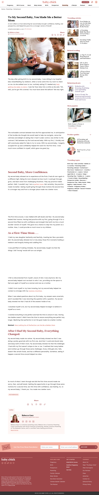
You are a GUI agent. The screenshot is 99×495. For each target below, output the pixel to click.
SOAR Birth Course (71, 462)
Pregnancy (10, 5)
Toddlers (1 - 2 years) (83, 176)
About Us (85, 462)
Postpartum (55, 5)
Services (68, 470)
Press (84, 473)
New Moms (70, 170)
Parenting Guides (80, 165)
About (90, 5)
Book (29, 5)
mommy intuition (35, 291)
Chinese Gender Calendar (57, 481)
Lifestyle (74, 5)
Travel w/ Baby (72, 128)
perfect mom (39, 184)
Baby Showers (78, 184)
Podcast (82, 5)
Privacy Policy (87, 484)
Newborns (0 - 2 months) (82, 170)
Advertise (85, 476)
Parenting (65, 5)
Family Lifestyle (55, 473)
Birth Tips (70, 163)
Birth (46, 5)
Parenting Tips (71, 176)
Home (3, 9)
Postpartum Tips (72, 182)
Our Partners (86, 470)
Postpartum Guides (73, 180)
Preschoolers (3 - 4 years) (75, 172)
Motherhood (17, 9)
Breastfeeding (83, 178)
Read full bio (14, 430)
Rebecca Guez (14, 32)
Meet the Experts (88, 467)
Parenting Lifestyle (73, 168)
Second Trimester (85, 188)
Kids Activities (79, 163)
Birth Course (20, 5)
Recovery (83, 180)
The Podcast (54, 484)
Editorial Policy (87, 481)
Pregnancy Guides (79, 186)
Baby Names (38, 5)
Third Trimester (73, 190)
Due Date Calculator (56, 479)
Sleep (85, 174)
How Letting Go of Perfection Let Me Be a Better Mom (35, 325)
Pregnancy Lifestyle (73, 188)
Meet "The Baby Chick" (89, 465)
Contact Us (86, 479)
